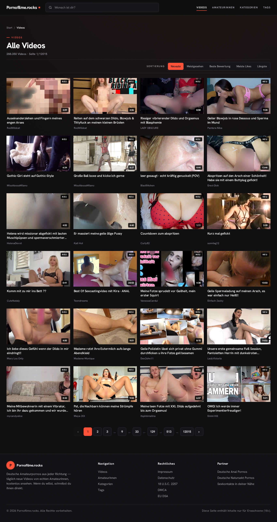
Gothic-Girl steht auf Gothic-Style (30, 176)
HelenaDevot (14, 243)
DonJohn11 (147, 358)
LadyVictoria (214, 358)
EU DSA (163, 496)
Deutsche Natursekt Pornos (235, 478)
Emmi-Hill (212, 416)
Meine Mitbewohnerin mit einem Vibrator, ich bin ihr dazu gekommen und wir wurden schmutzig (37, 408)
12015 (187, 432)
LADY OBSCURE (149, 128)
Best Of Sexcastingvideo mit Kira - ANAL (102, 291)
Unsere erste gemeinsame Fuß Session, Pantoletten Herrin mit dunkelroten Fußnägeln (234, 351)
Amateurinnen (223, 7)
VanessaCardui (149, 300)
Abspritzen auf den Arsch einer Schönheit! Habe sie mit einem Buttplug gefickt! (236, 178)
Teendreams (81, 300)
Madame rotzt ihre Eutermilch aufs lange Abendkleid (102, 351)
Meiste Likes (243, 66)
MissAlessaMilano (17, 185)
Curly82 (145, 243)
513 (168, 432)
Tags (267, 7)
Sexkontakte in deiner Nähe (235, 484)
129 (152, 432)
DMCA (162, 490)
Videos (201, 7)
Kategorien (249, 7)
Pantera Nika (214, 128)
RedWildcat (13, 128)
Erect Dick (213, 185)
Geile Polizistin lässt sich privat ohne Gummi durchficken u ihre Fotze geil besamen (171, 351)
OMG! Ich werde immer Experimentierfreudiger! (224, 408)
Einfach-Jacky (215, 300)
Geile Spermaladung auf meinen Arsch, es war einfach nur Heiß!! (236, 293)
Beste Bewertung (219, 66)
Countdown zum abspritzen (160, 233)
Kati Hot (78, 243)
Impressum (165, 472)
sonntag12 (213, 243)
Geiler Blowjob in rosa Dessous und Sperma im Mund (237, 120)
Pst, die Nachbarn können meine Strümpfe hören (103, 408)
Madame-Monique (84, 358)
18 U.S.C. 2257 (167, 484)
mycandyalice (15, 416)
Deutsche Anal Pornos (233, 472)
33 (136, 432)
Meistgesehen (195, 66)
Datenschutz (166, 478)
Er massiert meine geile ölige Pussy (98, 233)
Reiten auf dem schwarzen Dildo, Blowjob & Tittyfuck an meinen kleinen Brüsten (104, 120)
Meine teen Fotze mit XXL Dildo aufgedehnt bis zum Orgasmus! (171, 408)
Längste (262, 66)
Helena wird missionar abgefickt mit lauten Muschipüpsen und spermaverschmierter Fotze (37, 235)
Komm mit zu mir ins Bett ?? (26, 291)
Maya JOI (79, 416)
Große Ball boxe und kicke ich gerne (99, 176)
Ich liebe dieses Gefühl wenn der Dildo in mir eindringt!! (38, 351)
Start (9, 27)
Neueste (176, 66)
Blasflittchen (148, 185)
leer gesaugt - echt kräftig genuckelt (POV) (170, 176)
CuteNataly (13, 300)
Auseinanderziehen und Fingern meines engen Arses (34, 120)
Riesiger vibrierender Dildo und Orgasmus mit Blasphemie (170, 120)
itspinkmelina (148, 416)
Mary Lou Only (15, 358)
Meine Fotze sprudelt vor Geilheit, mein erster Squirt (168, 293)
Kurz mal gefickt (218, 233)
